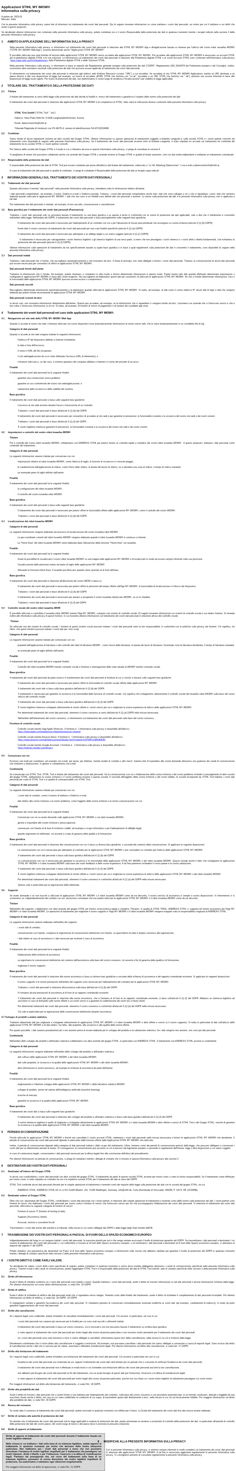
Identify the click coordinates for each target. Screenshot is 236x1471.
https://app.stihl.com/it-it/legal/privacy (29, 60)
